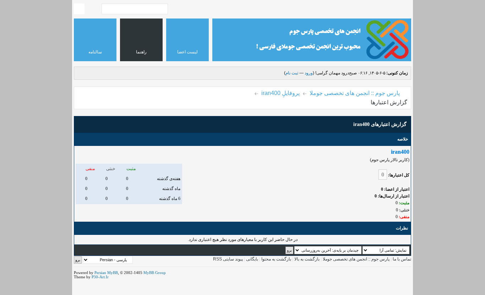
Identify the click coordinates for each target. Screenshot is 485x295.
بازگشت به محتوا (275, 259)
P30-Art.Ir (100, 277)
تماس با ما (402, 259)
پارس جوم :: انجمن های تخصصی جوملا (355, 93)
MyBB (112, 272)
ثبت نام (291, 72)
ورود (309, 72)
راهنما (141, 51)
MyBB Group (154, 272)
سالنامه (95, 51)
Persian (100, 272)
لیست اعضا (187, 51)
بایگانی (252, 259)
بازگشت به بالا (307, 259)
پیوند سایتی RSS (228, 259)
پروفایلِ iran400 (280, 93)
